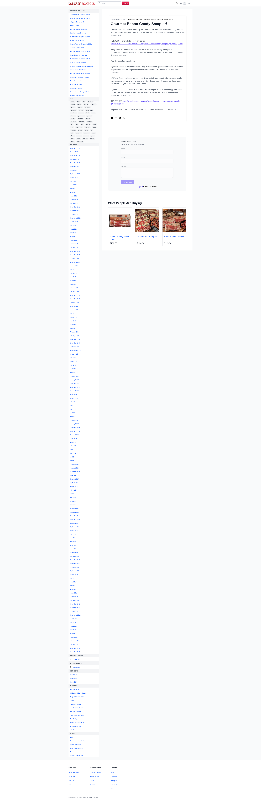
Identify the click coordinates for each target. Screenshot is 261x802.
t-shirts (92, 138)
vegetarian (80, 141)
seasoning (87, 133)
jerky (77, 124)
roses (86, 130)
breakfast (90, 101)
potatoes (73, 130)
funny (93, 113)
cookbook (73, 113)
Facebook (114, 776)
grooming (80, 118)
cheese (73, 107)
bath (78, 101)
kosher (88, 124)
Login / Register (74, 772)
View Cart (72, 776)
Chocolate (147, 19)
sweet (78, 138)
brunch (73, 104)
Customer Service (95, 772)
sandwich (78, 133)
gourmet (89, 116)
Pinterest (114, 785)
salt (72, 133)
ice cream (81, 121)
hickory (88, 118)
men (72, 127)
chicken (80, 107)
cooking (81, 113)
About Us (71, 780)
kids (82, 124)
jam (72, 124)
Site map (114, 789)
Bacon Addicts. (83, 797)
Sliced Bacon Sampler (174, 237)
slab (93, 133)
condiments (89, 110)
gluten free (81, 116)
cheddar (93, 104)
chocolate (87, 107)
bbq (84, 101)
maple (94, 124)
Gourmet (153, 19)
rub (91, 130)
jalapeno (89, 121)
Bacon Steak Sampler (147, 237)
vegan (72, 141)
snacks (86, 136)
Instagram (114, 780)
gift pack (73, 116)
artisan (73, 101)
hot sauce (73, 121)
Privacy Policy (94, 776)
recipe (80, 130)
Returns (92, 785)
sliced (72, 136)
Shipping (92, 780)
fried (87, 113)
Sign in (140, 187)
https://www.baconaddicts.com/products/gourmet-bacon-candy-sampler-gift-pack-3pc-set (146, 44)
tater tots (85, 138)
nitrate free (79, 127)
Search (125, 3)
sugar (72, 138)
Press (70, 785)
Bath (137, 19)
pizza (94, 127)
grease (73, 118)
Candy (141, 19)
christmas (73, 110)
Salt (162, 19)
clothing (81, 110)
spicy (92, 136)
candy (79, 104)
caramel (86, 104)
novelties (87, 127)
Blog (112, 772)
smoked (79, 136)
